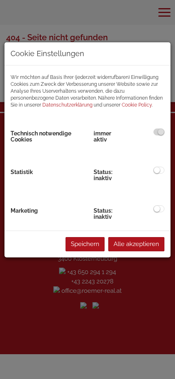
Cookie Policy (137, 105)
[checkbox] (158, 132)
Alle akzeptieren (136, 244)
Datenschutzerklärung (67, 105)
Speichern (85, 244)
